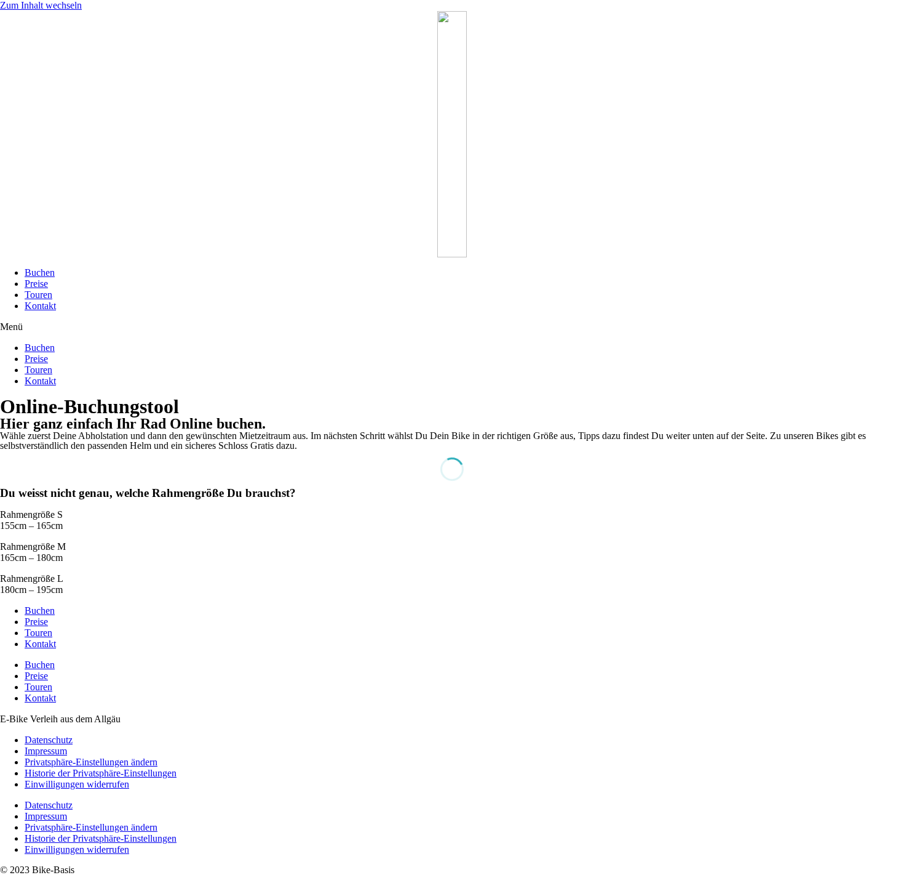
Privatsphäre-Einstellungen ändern (91, 762)
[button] (452, 327)
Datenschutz (49, 740)
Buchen (40, 272)
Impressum (46, 751)
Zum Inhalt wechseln (41, 5)
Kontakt (40, 305)
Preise (36, 283)
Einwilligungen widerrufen (77, 784)
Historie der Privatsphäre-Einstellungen (100, 773)
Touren (38, 294)
